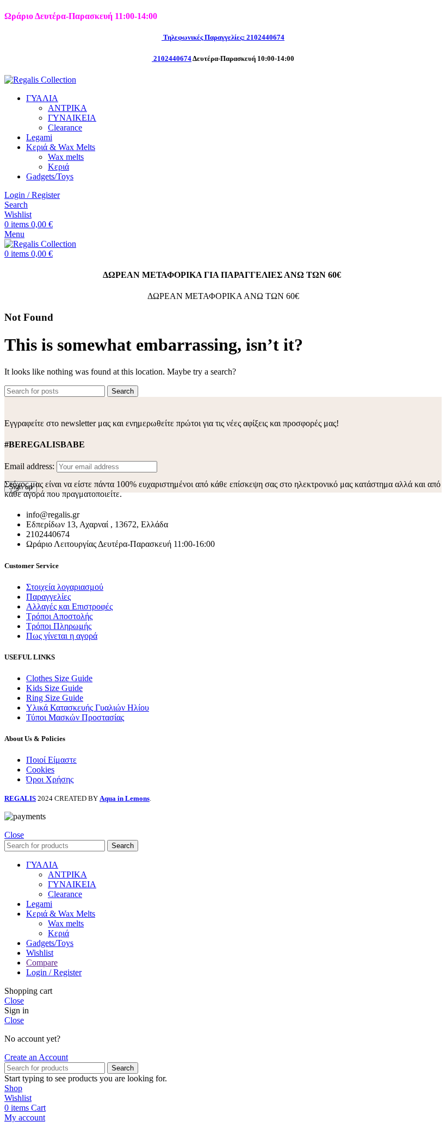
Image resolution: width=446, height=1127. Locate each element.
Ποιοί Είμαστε (51, 759)
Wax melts (66, 156)
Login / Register (54, 972)
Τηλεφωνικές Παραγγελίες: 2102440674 (223, 37)
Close (14, 834)
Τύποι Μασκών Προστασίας (75, 717)
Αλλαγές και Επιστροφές (69, 606)
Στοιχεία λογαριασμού (64, 586)
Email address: (30, 466)
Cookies (40, 769)
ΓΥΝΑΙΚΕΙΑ (72, 117)
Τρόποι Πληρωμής (58, 626)
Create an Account (36, 1057)
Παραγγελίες (48, 596)
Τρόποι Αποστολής (59, 616)
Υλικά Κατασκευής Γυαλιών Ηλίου (87, 707)
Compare (42, 962)
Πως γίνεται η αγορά (61, 635)
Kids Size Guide (54, 688)
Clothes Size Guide (59, 678)
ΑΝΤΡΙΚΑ (67, 108)
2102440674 (172, 58)
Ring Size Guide (54, 697)
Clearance (65, 127)
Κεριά (58, 166)
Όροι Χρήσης (49, 779)
